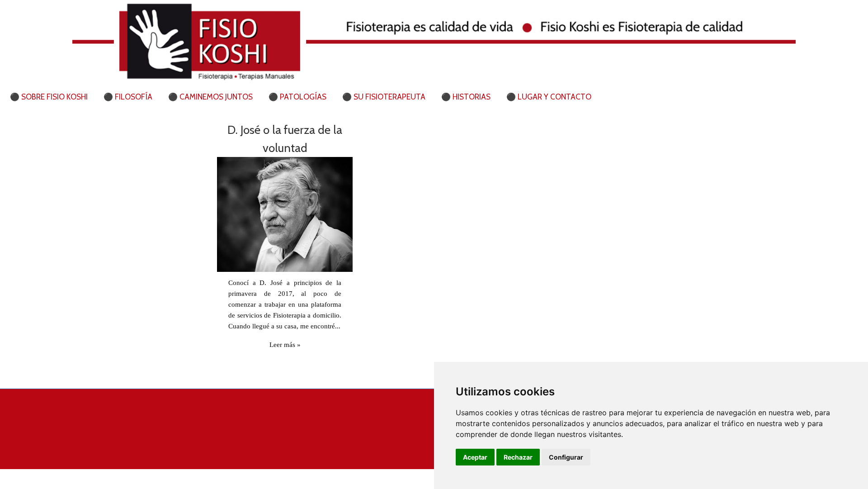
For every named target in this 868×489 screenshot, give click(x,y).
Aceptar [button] (475, 457)
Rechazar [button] (518, 457)
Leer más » (285, 344)
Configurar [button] (566, 457)
